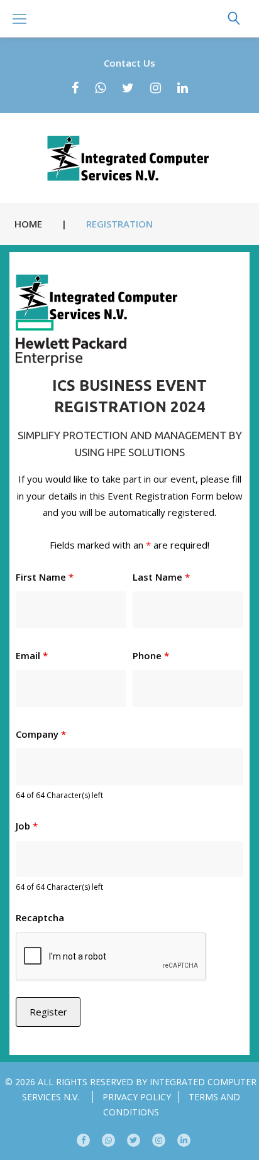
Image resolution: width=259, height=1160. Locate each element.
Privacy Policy (136, 1097)
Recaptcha (40, 917)
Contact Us (129, 63)
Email (32, 655)
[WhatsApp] (100, 88)
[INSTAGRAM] (158, 1140)
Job (27, 825)
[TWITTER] (133, 1140)
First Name (45, 577)
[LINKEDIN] (183, 1140)
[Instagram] (155, 88)
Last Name (161, 577)
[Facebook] (75, 88)
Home (28, 223)
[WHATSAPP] (108, 1140)
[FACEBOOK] (83, 1140)
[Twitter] (128, 88)
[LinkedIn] (182, 88)
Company (41, 734)
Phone (151, 655)
